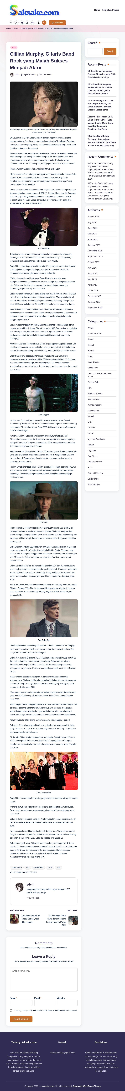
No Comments (45, 75)
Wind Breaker (94, 484)
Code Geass (93, 362)
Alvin (30, 884)
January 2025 (94, 302)
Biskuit (91, 345)
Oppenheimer (38, 868)
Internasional (93, 399)
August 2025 (93, 262)
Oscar (50, 868)
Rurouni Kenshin (95, 473)
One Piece (92, 456)
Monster (91, 427)
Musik (90, 433)
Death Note (93, 368)
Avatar (91, 339)
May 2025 (92, 279)
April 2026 (92, 239)
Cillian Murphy (17, 868)
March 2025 (93, 290)
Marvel (91, 416)
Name (13, 998)
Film (90, 388)
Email (37, 998)
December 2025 (95, 251)
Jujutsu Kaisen (94, 405)
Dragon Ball (93, 382)
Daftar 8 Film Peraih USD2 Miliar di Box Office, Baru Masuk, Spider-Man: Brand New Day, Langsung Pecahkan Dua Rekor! (100, 123)
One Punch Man (95, 462)
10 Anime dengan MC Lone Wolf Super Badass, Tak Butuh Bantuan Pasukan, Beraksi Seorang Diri (100, 105)
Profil (14, 47)
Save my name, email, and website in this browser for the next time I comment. (45, 1010)
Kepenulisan (93, 411)
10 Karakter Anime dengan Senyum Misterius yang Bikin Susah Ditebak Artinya (102, 74)
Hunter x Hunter (95, 393)
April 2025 (92, 285)
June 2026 (92, 228)
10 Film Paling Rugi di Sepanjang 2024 (101, 176)
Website (61, 998)
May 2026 (92, 234)
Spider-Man (93, 479)
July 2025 (92, 268)
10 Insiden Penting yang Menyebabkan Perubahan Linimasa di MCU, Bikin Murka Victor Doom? (100, 89)
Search (92, 42)
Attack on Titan (94, 333)
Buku (90, 356)
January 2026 (94, 245)
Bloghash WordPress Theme (87, 1086)
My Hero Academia (96, 439)
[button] (57, 22)
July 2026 (92, 222)
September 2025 (95, 256)
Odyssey (92, 450)
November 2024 (95, 307)
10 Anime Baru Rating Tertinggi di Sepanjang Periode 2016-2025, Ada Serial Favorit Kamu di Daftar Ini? (102, 141)
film (27, 868)
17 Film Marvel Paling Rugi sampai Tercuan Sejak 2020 (100, 195)
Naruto (91, 445)
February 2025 (94, 296)
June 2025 (92, 273)
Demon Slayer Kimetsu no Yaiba (99, 375)
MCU (90, 422)
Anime (90, 328)
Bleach (91, 350)
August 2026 (93, 217)
